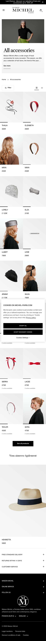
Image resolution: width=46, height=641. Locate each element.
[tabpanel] (23, 505)
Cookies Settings (22, 337)
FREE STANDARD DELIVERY (12, 555)
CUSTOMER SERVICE (10, 567)
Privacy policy (31, 317)
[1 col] (42, 88)
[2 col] (36, 88)
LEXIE (27, 252)
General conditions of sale (11, 635)
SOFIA (27, 427)
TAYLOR (5, 427)
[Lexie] (34, 233)
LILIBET (5, 252)
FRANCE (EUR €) (8, 616)
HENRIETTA (6, 540)
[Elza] (34, 191)
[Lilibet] (11, 233)
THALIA (4, 125)
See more (7, 66)
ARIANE (5, 294)
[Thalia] (11, 107)
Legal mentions (7, 631)
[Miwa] (11, 149)
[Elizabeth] (34, 107)
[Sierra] (11, 363)
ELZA (27, 210)
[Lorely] (11, 191)
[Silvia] (34, 276)
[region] (23, 320)
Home (4, 79)
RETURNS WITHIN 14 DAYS (12, 561)
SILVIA (27, 294)
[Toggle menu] (3, 10)
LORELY (5, 210)
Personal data (20, 631)
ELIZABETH (29, 125)
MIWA (4, 168)
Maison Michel (12, 626)
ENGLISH (22, 616)
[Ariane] (11, 276)
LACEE (27, 382)
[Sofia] (34, 408)
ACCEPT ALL (23, 325)
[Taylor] (11, 408)
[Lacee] (34, 363)
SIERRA (5, 382)
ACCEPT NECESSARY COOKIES (23, 332)
